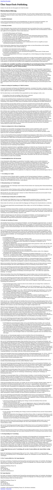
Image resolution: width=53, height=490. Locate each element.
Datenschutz (8, 488)
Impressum (3, 488)
